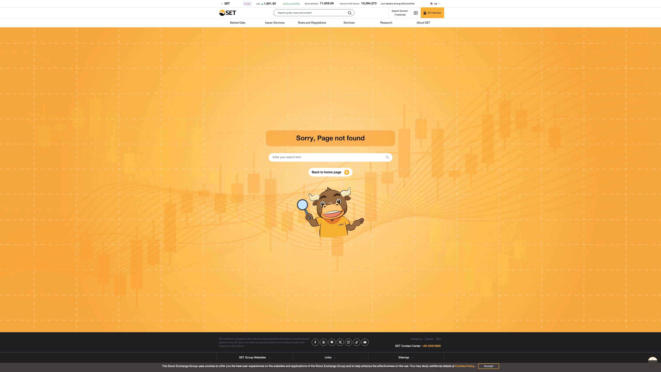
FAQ (438, 339)
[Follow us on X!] (340, 342)
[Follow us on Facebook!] (315, 342)
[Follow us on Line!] (332, 342)
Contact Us (416, 339)
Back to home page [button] (327, 172)
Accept (488, 366)
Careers (429, 339)
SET (227, 3)
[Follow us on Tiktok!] (356, 342)
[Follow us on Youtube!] (323, 342)
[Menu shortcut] (416, 13)
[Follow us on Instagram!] (348, 342)
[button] (314, 12)
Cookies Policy (465, 366)
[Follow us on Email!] (365, 342)
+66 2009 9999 (431, 346)
